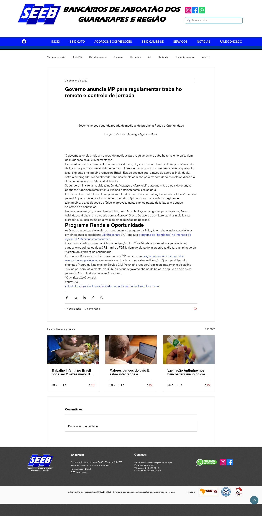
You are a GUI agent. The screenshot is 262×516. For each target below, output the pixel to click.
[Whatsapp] (202, 10)
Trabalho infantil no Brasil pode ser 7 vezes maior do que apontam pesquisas (72, 372)
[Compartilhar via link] (93, 297)
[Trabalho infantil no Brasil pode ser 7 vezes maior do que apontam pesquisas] (73, 349)
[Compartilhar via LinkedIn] (84, 297)
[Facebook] (195, 10)
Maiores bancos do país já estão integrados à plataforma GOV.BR (130, 372)
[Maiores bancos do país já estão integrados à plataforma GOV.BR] (131, 349)
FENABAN (77, 57)
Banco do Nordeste (185, 57)
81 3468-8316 (152, 468)
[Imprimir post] (101, 297)
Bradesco (118, 57)
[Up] (254, 500)
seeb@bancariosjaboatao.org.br (156, 462)
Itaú (149, 57)
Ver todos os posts (56, 57)
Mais (204, 57)
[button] (79, 41)
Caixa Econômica (97, 57)
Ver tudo (210, 328)
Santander (163, 57)
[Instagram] (188, 10)
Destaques (135, 57)
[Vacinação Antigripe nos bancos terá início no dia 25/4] (189, 349)
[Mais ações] (195, 80)
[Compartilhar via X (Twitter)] (75, 297)
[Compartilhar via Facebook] (66, 297)
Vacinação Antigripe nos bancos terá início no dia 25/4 (186, 372)
